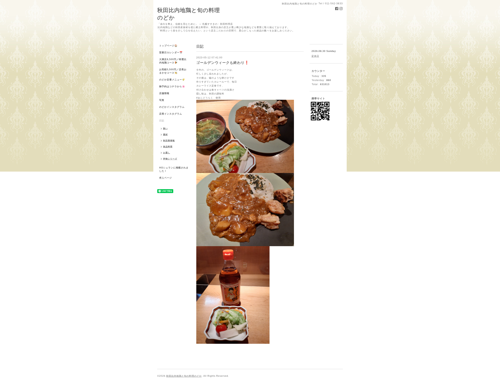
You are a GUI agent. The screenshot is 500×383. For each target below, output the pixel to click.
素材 (165, 134)
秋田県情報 (169, 140)
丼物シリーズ (170, 159)
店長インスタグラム (170, 113)
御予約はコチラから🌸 (172, 86)
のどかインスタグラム (172, 107)
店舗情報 (164, 93)
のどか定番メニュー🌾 (172, 79)
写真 (161, 100)
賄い (165, 128)
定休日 (315, 56)
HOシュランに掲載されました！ (173, 169)
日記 (161, 120)
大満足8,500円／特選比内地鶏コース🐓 (173, 61)
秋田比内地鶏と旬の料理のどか (184, 376)
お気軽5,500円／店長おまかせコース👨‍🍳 (173, 71)
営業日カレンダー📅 (171, 52)
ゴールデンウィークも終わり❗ (222, 63)
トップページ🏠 (168, 45)
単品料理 (167, 146)
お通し (166, 152)
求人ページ (165, 177)
